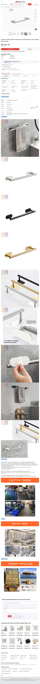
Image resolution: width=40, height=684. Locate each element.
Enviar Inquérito (10, 49)
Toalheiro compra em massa (6, 673)
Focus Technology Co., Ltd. (18, 678)
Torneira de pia (3, 658)
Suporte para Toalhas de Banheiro (24, 671)
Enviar (10, 616)
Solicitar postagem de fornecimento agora (15, 617)
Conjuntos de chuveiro (23, 655)
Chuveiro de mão (3, 655)
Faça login (3, 69)
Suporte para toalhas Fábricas (13, 668)
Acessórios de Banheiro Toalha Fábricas (26, 668)
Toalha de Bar (15, 671)
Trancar (21, 658)
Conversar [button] (30, 49)
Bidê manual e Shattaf (33, 655)
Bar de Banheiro (4, 668)
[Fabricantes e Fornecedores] (20, 2)
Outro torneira (12, 658)
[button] (36, 76)
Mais (2, 675)
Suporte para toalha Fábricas (6, 671)
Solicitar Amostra (21, 51)
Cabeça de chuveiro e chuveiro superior (15, 655)
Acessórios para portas (33, 658)
